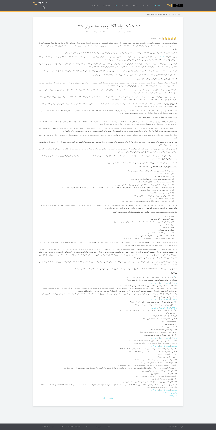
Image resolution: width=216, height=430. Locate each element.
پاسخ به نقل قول (165, 283)
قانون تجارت (106, 5)
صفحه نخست (156, 5)
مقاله (116, 5)
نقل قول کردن (155, 283)
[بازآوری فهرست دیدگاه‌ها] (170, 273)
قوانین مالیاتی (94, 5)
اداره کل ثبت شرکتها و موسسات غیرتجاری (70, 427)
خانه (179, 14)
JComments (108, 398)
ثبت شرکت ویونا (171, 427)
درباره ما (135, 5)
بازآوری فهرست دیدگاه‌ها (170, 393)
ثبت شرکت (145, 5)
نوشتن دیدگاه (173, 396)
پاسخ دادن (174, 283)
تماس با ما (125, 5)
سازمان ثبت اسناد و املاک (48, 427)
